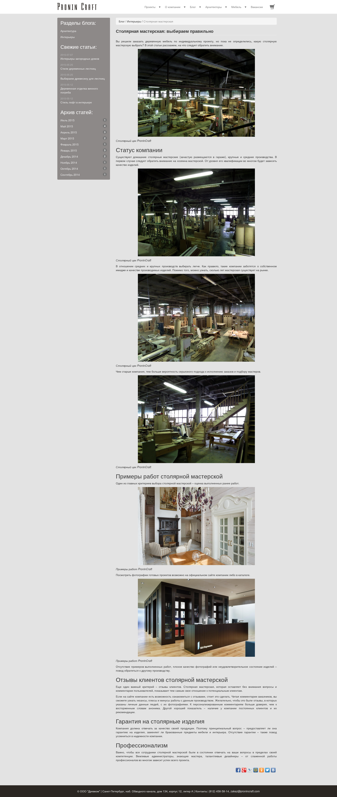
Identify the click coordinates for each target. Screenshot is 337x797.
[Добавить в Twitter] (267, 770)
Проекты (150, 7)
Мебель (236, 7)
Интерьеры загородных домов (79, 56)
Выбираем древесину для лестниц (82, 76)
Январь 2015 (83, 150)
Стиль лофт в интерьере (76, 100)
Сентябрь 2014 (83, 175)
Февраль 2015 (83, 144)
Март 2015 (83, 138)
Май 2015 (83, 126)
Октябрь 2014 (83, 168)
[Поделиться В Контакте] (273, 770)
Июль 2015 (83, 120)
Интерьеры (67, 37)
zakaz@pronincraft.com (245, 791)
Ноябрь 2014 (83, 162)
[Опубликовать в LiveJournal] (249, 770)
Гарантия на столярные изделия (160, 721)
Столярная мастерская (158, 21)
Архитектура (68, 31)
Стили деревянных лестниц (78, 66)
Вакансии (257, 7)
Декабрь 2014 (83, 156)
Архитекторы (213, 7)
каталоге (243, 575)
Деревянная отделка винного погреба (79, 88)
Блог (193, 7)
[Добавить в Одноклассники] (261, 770)
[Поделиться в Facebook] (238, 770)
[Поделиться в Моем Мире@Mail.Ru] (255, 770)
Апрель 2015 (83, 132)
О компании (172, 7)
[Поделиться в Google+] (244, 770)
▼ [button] (159, 7)
